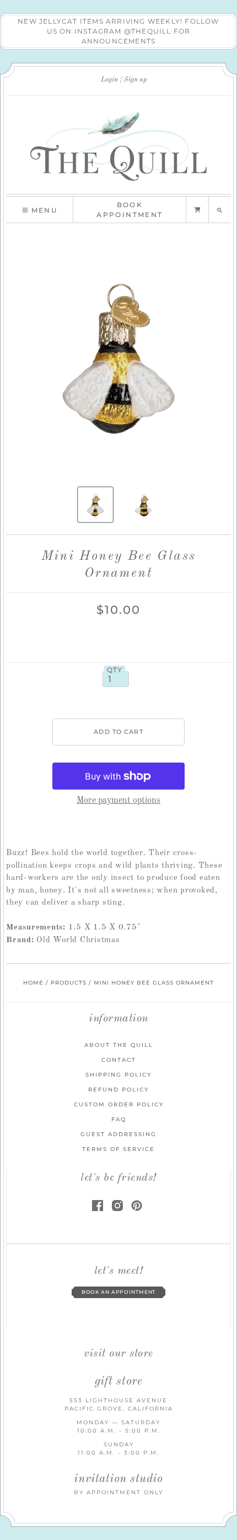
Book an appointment (119, 1292)
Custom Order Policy (119, 1104)
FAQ (118, 1119)
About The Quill (118, 1045)
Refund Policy (118, 1089)
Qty (115, 670)
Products (69, 982)
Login (109, 80)
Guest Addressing (118, 1134)
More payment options (118, 800)
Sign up (135, 80)
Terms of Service (118, 1149)
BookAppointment (129, 210)
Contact (118, 1059)
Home (33, 982)
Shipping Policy (118, 1074)
